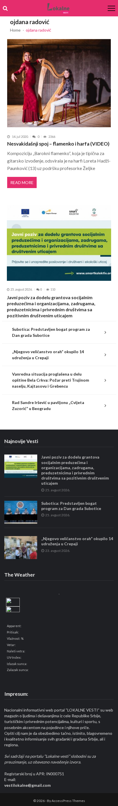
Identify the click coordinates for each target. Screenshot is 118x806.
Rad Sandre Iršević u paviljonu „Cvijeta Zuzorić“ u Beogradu (48, 405)
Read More (22, 182)
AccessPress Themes (68, 801)
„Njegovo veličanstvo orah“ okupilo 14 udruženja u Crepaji (48, 354)
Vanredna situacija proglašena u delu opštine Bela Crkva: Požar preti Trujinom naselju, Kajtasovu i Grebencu (50, 380)
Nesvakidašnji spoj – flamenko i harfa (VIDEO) (58, 144)
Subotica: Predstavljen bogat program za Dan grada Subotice (51, 332)
